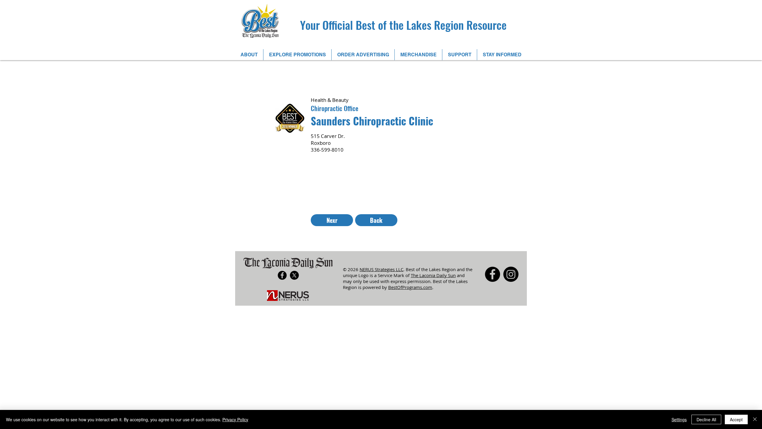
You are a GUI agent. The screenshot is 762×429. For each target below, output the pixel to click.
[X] (294, 275)
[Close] (754, 419)
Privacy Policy (235, 419)
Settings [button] (679, 419)
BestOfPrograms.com (410, 287)
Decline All (706, 419)
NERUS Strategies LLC (381, 269)
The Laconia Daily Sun (433, 275)
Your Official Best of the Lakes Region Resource (403, 24)
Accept (736, 419)
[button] (249, 54)
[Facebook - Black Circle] (282, 275)
